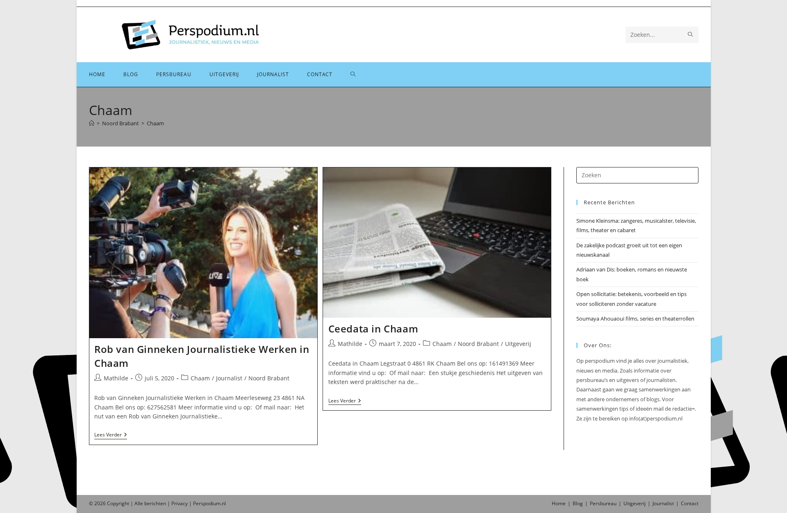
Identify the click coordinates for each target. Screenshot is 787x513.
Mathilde (116, 378)
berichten (155, 503)
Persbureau (603, 503)
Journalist (229, 378)
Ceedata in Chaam (373, 328)
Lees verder (110, 435)
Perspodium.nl (209, 503)
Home (559, 503)
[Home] (91, 123)
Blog (578, 503)
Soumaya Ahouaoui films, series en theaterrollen (635, 318)
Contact (689, 503)
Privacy (179, 503)
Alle (139, 503)
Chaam (155, 123)
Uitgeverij (518, 344)
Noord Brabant (268, 378)
